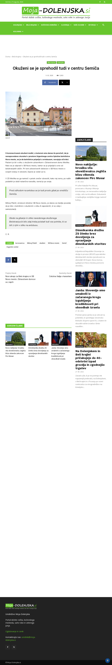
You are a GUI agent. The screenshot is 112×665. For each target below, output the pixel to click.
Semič (64, 243)
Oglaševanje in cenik (14, 631)
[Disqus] (38, 479)
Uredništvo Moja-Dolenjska (17, 614)
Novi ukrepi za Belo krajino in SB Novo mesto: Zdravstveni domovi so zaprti (20, 279)
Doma (7, 56)
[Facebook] (100, 2)
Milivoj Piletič (32, 243)
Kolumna (17, 31)
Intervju (92, 25)
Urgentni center (13, 247)
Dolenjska (17, 25)
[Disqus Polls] (38, 407)
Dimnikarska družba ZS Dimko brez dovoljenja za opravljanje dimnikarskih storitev (90, 237)
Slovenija (65, 25)
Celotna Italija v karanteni (60, 276)
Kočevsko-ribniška (49, 25)
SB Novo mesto (53, 243)
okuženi (42, 243)
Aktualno (9, 344)
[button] (103, 25)
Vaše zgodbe (79, 25)
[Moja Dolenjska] (56, 13)
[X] (104, 2)
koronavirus (19, 243)
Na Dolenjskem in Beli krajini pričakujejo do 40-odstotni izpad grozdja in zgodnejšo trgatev (90, 359)
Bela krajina (31, 25)
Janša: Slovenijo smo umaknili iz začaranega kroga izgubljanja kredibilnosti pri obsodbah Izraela (60, 353)
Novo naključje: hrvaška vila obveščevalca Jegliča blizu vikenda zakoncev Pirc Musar (90, 171)
